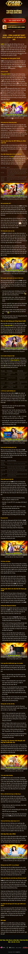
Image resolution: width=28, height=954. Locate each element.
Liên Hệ (13, 942)
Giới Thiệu (2, 940)
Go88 (11, 325)
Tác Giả (18, 942)
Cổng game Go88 (5, 74)
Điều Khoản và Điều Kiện (12, 940)
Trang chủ (7, 325)
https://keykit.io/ (15, 360)
